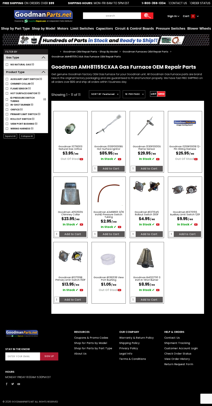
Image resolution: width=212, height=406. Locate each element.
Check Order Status (177, 354)
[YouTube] (18, 384)
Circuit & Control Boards (134, 28)
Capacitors (104, 28)
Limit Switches (82, 28)
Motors (62, 28)
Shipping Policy (129, 343)
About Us (80, 354)
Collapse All (27, 136)
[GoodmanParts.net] (43, 16)
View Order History (177, 359)
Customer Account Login (181, 348)
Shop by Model (43, 28)
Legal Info (125, 354)
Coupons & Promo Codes (91, 338)
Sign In (172, 16)
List (153, 94)
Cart (188, 16)
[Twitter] (12, 384)
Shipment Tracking (177, 343)
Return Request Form (178, 364)
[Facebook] (6, 384)
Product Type (15, 72)
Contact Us (178, 3)
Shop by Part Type (15, 28)
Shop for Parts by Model (90, 343)
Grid (161, 94)
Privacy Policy (128, 348)
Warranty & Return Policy (136, 338)
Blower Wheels (199, 28)
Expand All (10, 136)
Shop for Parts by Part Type (93, 348)
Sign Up (49, 356)
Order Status (200, 3)
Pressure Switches (170, 28)
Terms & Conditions (132, 359)
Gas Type (12, 57)
